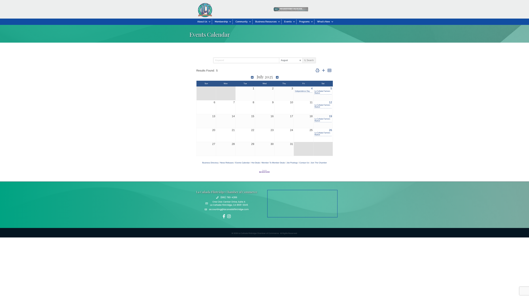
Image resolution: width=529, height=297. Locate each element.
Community (241, 21)
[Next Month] (277, 77)
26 (330, 130)
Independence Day (302, 91)
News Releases (227, 163)
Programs (304, 21)
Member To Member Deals (273, 163)
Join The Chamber (319, 163)
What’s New (323, 21)
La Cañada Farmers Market (322, 92)
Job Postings (292, 163)
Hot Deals (255, 163)
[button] (317, 70)
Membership (221, 21)
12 (330, 102)
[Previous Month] (252, 77)
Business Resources (266, 21)
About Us (202, 21)
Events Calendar (242, 163)
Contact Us (304, 163)
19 (330, 116)
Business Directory (210, 163)
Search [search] (310, 60)
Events (288, 21)
